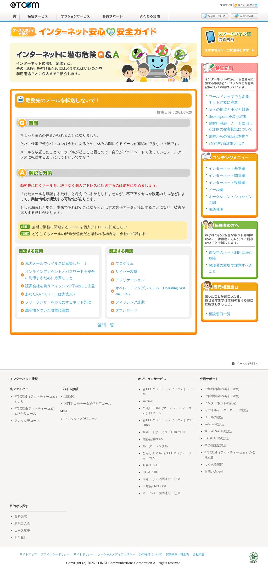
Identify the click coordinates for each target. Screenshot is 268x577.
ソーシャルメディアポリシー (116, 554)
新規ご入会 (22, 523)
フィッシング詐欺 (130, 302)
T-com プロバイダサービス (25, 5)
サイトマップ (28, 554)
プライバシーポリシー (55, 554)
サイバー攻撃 (126, 271)
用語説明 (216, 209)
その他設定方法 (215, 445)
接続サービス (38, 16)
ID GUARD (150, 472)
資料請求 (20, 516)
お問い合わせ (213, 471)
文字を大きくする (239, 5)
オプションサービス (75, 16)
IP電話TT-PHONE (155, 486)
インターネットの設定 (220, 403)
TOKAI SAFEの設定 (218, 431)
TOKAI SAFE (152, 465)
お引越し (20, 537)
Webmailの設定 (214, 424)
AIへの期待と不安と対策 (229, 109)
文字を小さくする (252, 5)
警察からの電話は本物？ (229, 136)
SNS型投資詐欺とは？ (227, 143)
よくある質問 (149, 16)
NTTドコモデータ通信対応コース (87, 403)
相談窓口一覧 (220, 314)
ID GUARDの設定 (217, 438)
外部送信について (150, 554)
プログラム (124, 263)
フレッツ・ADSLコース (81, 419)
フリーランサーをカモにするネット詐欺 (58, 302)
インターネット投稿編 (227, 183)
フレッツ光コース (27, 420)
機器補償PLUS (153, 439)
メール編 (216, 190)
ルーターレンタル (155, 446)
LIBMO (69, 396)
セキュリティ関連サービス (161, 479)
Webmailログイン (244, 16)
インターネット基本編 (227, 168)
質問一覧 (105, 325)
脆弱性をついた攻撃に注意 (47, 310)
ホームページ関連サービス (161, 493)
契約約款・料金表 (177, 554)
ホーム (14, 16)
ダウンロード (126, 310)
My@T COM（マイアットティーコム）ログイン (215, 16)
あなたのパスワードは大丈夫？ (50, 294)
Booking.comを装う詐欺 (228, 117)
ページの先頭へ (247, 364)
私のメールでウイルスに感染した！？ (56, 263)
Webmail (148, 401)
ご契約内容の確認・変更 (221, 389)
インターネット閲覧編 (227, 176)
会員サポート (112, 16)
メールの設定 (213, 417)
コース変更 (22, 530)
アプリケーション (130, 280)
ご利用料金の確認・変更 (221, 396)
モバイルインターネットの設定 (226, 410)
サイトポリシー (84, 554)
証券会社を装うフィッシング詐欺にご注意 (60, 286)
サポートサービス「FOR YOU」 (165, 432)
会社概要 (198, 554)
